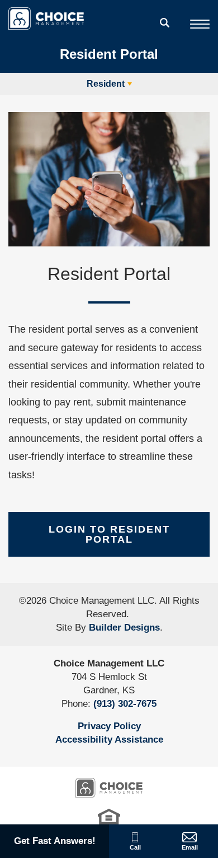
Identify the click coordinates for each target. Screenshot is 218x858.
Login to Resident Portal (109, 534)
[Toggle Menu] (200, 24)
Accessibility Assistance (109, 739)
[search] (165, 22)
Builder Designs (124, 627)
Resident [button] (106, 83)
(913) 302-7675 (125, 703)
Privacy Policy (109, 726)
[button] (165, 30)
